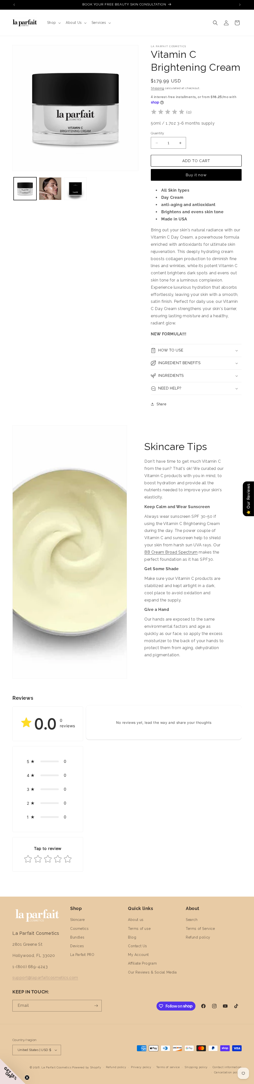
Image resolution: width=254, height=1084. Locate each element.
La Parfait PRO (82, 955)
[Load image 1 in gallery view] (25, 188)
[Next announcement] (239, 4)
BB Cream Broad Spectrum (171, 552)
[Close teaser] (27, 1077)
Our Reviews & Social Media (152, 972)
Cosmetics (79, 929)
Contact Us (137, 946)
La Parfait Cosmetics (56, 1067)
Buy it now (196, 175)
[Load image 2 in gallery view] (50, 188)
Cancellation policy (228, 1072)
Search (192, 920)
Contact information (227, 1067)
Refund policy (198, 937)
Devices (77, 946)
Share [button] (161, 404)
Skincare (77, 920)
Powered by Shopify (86, 1067)
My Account (138, 955)
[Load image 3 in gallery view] (75, 188)
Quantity (157, 133)
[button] (53, 22)
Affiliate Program (142, 963)
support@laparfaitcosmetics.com (45, 977)
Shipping (157, 88)
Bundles (77, 937)
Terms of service (168, 1067)
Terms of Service (200, 929)
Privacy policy (141, 1067)
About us (136, 920)
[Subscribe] (96, 1006)
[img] (168, 112)
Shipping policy (196, 1067)
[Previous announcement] (14, 4)
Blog (132, 937)
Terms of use (139, 929)
